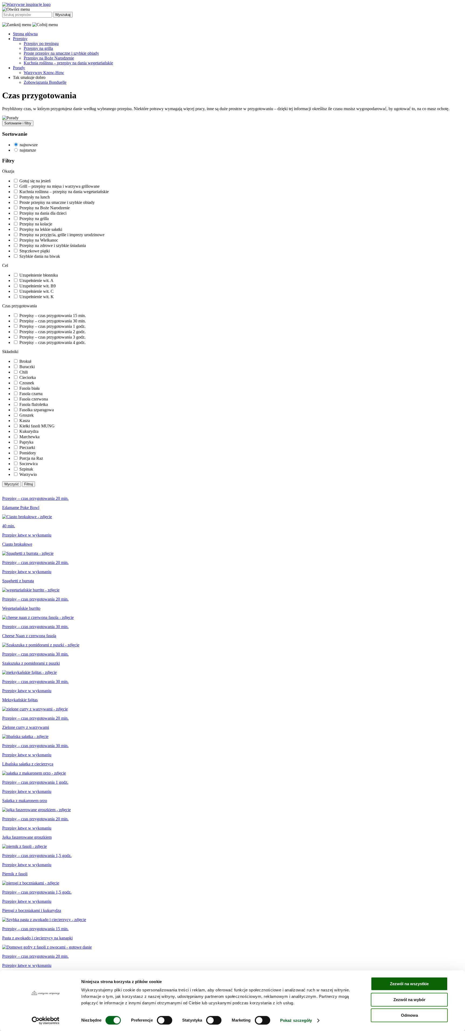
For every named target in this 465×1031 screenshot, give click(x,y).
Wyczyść (11, 484)
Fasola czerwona (33, 399)
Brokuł (25, 361)
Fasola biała (29, 388)
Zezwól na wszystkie (409, 983)
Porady (19, 67)
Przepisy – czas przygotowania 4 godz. (52, 342)
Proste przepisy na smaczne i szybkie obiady (61, 53)
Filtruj (28, 484)
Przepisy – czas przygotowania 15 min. (52, 315)
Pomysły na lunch (34, 197)
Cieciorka (27, 377)
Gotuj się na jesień (35, 181)
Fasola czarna (31, 393)
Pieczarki (27, 447)
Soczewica (28, 463)
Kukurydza (28, 431)
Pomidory (27, 453)
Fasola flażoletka (33, 404)
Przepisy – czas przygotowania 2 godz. (52, 331)
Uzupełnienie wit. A (36, 280)
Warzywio (28, 474)
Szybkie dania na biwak (39, 256)
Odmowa (409, 1015)
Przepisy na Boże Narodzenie (49, 58)
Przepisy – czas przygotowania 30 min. (52, 321)
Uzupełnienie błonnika (38, 275)
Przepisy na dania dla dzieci (42, 213)
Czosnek (26, 383)
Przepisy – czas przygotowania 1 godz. (52, 326)
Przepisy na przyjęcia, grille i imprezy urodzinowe (61, 234)
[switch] (164, 1020)
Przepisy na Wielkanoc (38, 240)
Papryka (26, 442)
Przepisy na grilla (38, 48)
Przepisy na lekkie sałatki (40, 229)
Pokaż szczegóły (296, 1020)
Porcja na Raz (31, 458)
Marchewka (29, 436)
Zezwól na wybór (409, 999)
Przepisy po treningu (41, 43)
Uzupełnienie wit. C (36, 291)
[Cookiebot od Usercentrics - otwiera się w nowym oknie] (45, 1020)
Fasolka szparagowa (36, 409)
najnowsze (29, 144)
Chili (23, 372)
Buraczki (27, 366)
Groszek (26, 415)
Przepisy (20, 38)
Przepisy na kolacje (35, 224)
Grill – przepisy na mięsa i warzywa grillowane (59, 186)
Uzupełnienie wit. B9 (37, 286)
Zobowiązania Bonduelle (45, 82)
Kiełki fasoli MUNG (37, 426)
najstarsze (28, 150)
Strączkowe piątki (34, 251)
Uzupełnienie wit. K (36, 296)
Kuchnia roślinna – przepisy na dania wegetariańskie (68, 63)
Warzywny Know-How (44, 72)
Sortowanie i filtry (17, 123)
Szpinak (26, 469)
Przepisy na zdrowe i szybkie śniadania (52, 245)
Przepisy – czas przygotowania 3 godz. (52, 337)
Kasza (24, 420)
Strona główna (25, 34)
